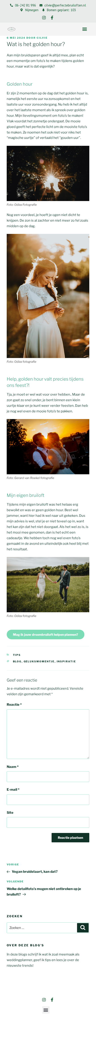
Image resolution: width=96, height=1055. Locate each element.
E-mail (13, 790)
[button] (84, 29)
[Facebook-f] (52, 18)
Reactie (14, 705)
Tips (17, 655)
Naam (13, 767)
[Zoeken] (83, 927)
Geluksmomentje (39, 661)
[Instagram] (44, 18)
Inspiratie (66, 661)
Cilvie (42, 37)
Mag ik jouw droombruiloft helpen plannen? (45, 634)
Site (10, 813)
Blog (17, 661)
